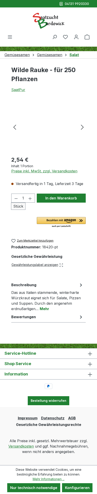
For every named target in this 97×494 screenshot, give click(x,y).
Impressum (27, 418)
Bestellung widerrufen (48, 401)
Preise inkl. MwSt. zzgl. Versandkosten (44, 171)
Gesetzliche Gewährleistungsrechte (48, 424)
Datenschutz (53, 418)
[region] (48, 126)
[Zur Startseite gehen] (48, 21)
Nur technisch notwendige (33, 487)
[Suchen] (54, 36)
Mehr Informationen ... (49, 479)
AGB (72, 418)
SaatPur (18, 89)
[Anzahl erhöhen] (30, 198)
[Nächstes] (82, 126)
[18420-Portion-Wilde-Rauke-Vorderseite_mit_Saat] (48, 126)
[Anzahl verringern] (16, 198)
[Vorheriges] (14, 126)
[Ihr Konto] (76, 36)
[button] (61, 222)
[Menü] (10, 36)
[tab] (47, 297)
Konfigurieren (77, 487)
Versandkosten (21, 446)
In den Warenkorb (61, 198)
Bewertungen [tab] (23, 317)
